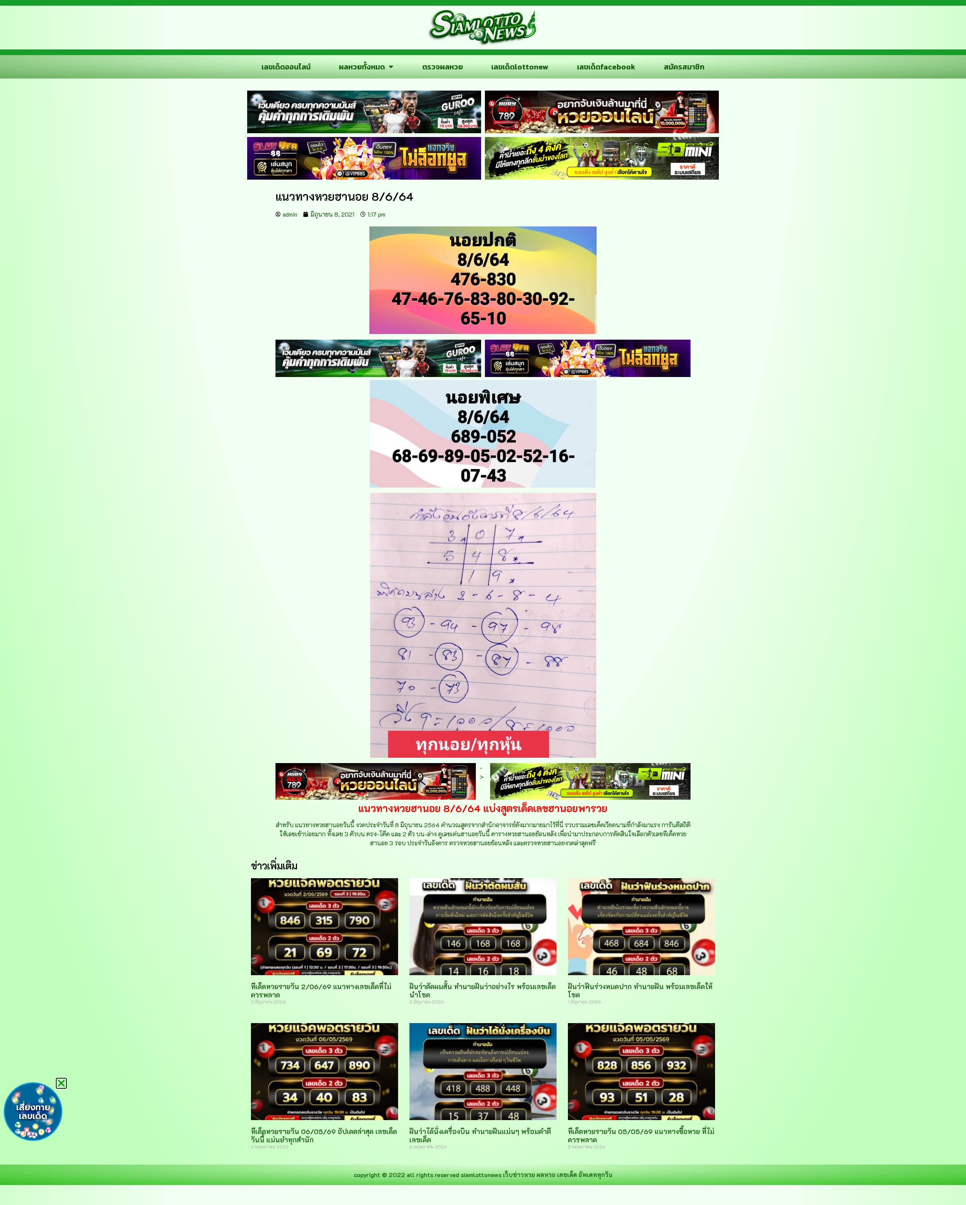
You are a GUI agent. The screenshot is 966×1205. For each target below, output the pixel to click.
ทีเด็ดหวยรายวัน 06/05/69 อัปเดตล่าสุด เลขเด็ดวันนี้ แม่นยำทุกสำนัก (324, 1135)
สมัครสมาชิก (684, 66)
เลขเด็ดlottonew (519, 66)
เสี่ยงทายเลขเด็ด (33, 1112)
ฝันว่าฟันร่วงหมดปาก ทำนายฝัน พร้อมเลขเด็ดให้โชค (640, 990)
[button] (61, 1083)
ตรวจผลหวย (442, 66)
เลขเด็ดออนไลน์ (286, 66)
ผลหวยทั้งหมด (362, 66)
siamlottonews (481, 1175)
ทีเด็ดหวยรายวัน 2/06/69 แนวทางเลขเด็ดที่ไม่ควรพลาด (321, 990)
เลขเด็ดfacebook (606, 66)
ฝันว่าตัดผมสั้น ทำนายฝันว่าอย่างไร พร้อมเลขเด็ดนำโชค (482, 990)
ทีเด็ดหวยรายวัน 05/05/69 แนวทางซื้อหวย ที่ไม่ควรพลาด (641, 1135)
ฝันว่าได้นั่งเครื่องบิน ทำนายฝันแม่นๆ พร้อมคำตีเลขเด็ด (480, 1135)
